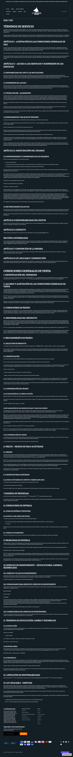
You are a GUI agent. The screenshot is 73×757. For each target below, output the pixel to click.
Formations (40, 716)
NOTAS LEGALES (25, 712)
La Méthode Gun (10, 752)
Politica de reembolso (26, 719)
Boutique (39, 719)
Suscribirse (23, 733)
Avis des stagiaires (41, 714)
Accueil (39, 710)
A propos (39, 717)
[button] (62, 11)
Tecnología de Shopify (18, 752)
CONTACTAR (24, 716)
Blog (38, 721)
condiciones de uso (25, 717)
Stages (39, 712)
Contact (39, 723)
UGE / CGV (24, 710)
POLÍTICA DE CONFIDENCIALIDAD (28, 714)
